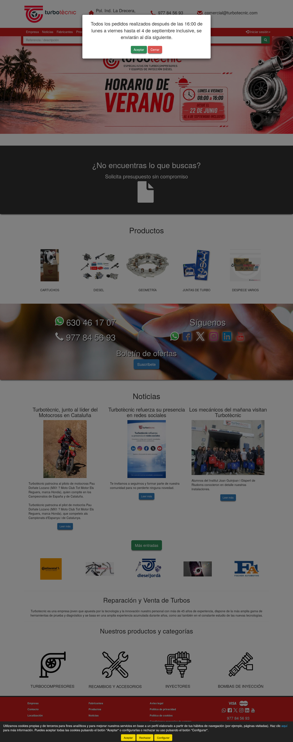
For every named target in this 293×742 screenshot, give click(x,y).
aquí (284, 726)
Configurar (163, 737)
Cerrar (155, 49)
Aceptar (139, 49)
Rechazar (145, 737)
